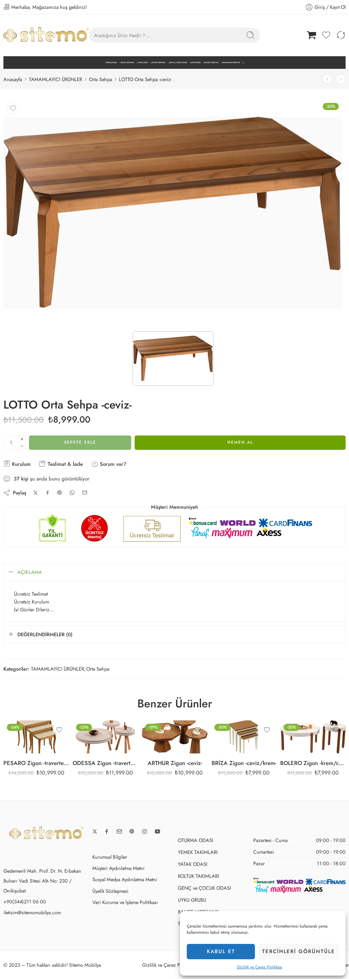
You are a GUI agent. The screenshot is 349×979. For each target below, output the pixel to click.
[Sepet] (311, 35)
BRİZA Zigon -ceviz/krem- (244, 763)
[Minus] (22, 446)
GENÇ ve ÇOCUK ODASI (178, 62)
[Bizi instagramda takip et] (144, 831)
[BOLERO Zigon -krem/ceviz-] (313, 736)
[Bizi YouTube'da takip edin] (157, 831)
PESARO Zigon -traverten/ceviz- (36, 763)
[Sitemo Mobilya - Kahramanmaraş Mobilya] (46, 35)
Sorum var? (112, 464)
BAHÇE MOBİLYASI (211, 62)
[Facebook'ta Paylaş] (47, 492)
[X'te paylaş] (35, 492)
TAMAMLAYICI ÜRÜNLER (231, 62)
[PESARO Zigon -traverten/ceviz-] (36, 736)
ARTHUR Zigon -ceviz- (175, 763)
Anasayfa (12, 79)
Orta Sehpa (100, 79)
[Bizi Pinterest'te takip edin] (132, 831)
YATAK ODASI (143, 62)
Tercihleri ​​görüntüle (298, 951)
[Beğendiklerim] (12, 108)
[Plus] (22, 439)
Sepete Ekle (80, 442)
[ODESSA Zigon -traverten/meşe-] (105, 736)
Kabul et (221, 951)
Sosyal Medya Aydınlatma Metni (124, 879)
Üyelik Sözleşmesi (110, 890)
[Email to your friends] (85, 492)
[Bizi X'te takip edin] (94, 831)
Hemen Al (240, 442)
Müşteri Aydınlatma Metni (118, 868)
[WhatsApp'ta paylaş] (72, 492)
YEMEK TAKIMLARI (127, 62)
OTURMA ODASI (111, 62)
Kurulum (20, 464)
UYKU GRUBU (196, 62)
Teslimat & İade (64, 464)
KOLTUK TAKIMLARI (158, 62)
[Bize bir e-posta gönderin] (119, 831)
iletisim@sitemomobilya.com (32, 912)
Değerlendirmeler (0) (45, 634)
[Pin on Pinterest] (59, 492)
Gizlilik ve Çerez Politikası (259, 967)
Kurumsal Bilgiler (109, 856)
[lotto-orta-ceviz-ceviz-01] (172, 213)
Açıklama (29, 572)
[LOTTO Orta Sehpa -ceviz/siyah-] (341, 79)
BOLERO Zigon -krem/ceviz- (313, 763)
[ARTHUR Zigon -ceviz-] (175, 736)
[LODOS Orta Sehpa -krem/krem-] (327, 79)
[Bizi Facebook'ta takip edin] (106, 831)
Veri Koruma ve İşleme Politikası (125, 902)
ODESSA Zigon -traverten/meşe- (105, 763)
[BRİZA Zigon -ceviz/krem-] (244, 736)
